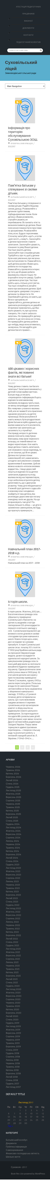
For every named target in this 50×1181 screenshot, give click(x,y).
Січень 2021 (12, 982)
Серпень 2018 (13, 1056)
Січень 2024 (12, 861)
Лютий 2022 (12, 938)
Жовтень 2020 (13, 992)
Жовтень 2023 (13, 871)
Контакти (28, 35)
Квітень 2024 (12, 851)
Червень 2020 (13, 1002)
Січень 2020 (12, 1019)
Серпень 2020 (13, 999)
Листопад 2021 (13, 949)
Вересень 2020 (13, 996)
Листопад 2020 (13, 989)
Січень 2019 (12, 1050)
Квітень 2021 (12, 972)
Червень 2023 (13, 885)
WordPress (40, 1173)
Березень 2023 (13, 895)
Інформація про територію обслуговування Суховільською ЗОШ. (23, 134)
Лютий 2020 (12, 1016)
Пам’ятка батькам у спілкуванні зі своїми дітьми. (22, 189)
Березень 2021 (13, 976)
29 (20, 1123)
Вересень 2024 (13, 834)
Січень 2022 (12, 942)
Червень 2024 (13, 844)
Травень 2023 (13, 888)
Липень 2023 (12, 881)
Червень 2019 (13, 1040)
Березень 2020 (13, 1013)
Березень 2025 (13, 814)
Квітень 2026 (12, 773)
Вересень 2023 (13, 874)
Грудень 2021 (12, 945)
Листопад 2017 (13, 1087)
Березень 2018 (13, 1073)
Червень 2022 (13, 925)
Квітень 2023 (12, 891)
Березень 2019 (13, 1046)
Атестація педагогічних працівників (28, 10)
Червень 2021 (13, 965)
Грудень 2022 (12, 905)
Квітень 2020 (12, 1009)
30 (25, 1123)
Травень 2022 (13, 928)
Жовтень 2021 (13, 952)
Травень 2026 (13, 770)
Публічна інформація (22, 143)
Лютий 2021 (12, 979)
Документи (28, 28)
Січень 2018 (12, 1080)
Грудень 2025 (12, 787)
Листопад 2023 (13, 868)
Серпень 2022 (13, 918)
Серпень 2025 (13, 800)
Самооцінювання (14, 1150)
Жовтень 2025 (13, 794)
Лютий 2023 (12, 898)
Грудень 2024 (12, 824)
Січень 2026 (12, 783)
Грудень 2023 (12, 864)
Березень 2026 (13, 777)
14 (14, 1116)
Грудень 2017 (12, 1083)
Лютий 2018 (12, 1077)
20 (8, 1120)
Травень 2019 (13, 1043)
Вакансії (28, 21)
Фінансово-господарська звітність (22, 1153)
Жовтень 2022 (13, 911)
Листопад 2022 (13, 908)
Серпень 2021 (13, 959)
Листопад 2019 (13, 1026)
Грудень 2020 (13, 986)
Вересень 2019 (13, 1033)
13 (9, 1116)
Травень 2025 (13, 807)
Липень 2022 (12, 922)
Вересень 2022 (13, 915)
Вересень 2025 (13, 797)
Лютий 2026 (12, 780)
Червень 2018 (13, 1063)
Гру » (10, 1126)
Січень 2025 (12, 821)
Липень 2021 (12, 962)
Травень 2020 (13, 1006)
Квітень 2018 (12, 1070)
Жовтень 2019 (13, 1029)
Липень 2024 (12, 841)
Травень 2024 (13, 847)
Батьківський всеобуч (22, 197)
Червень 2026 (13, 767)
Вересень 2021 (13, 955)
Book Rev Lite (17, 1173)
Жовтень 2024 (13, 831)
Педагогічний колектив (28, 42)
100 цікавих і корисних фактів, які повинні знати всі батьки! (23, 372)
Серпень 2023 (13, 878)
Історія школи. (18, 602)
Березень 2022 (13, 935)
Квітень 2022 (12, 932)
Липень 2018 (12, 1060)
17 (31, 1116)
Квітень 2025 (12, 810)
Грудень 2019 (12, 1023)
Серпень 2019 (13, 1036)
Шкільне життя (13, 1157)
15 (20, 1116)
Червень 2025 (13, 804)
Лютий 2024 (12, 858)
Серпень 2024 (13, 837)
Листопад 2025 (13, 790)
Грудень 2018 (12, 1053)
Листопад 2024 (13, 827)
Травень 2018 (13, 1066)
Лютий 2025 (12, 817)
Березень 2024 (13, 854)
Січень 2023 (12, 901)
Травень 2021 (12, 969)
